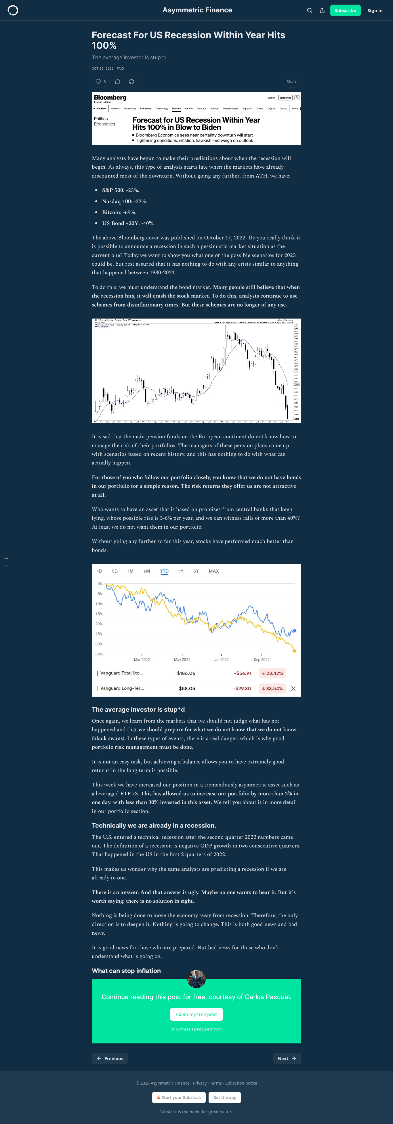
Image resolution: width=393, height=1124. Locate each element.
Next (283, 1058)
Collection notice (241, 1083)
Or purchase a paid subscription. (196, 1029)
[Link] (83, 709)
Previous (113, 1058)
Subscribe (345, 10)
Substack (168, 1112)
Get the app (224, 1097)
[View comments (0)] (117, 81)
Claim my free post (196, 1014)
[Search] (309, 10)
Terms (216, 1083)
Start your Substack (181, 1097)
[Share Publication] (322, 10)
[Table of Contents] (6, 562)
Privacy (200, 1083)
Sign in (375, 10)
